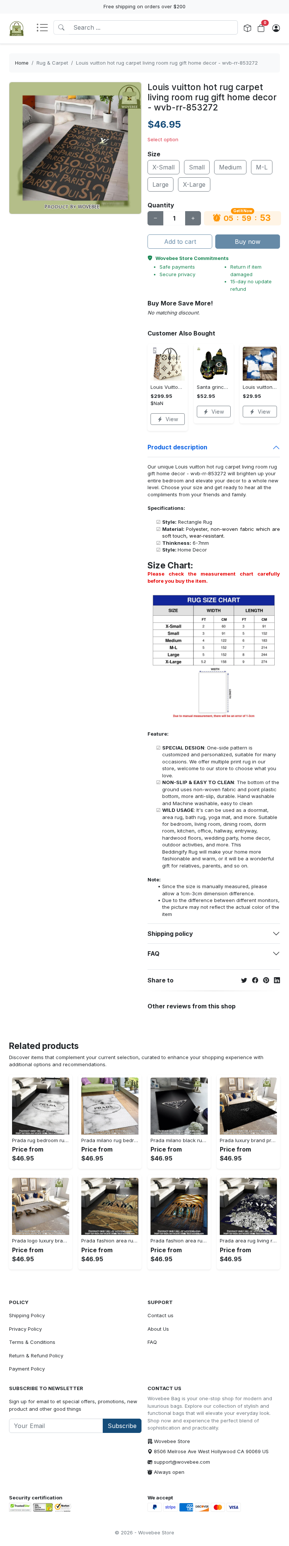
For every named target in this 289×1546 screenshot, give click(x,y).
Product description (177, 447)
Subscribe (122, 1426)
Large (160, 184)
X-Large (194, 184)
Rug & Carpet (52, 63)
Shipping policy (170, 933)
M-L (262, 167)
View (172, 419)
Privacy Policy (25, 1329)
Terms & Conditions (32, 1342)
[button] (44, 28)
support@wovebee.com (182, 1462)
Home (22, 63)
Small (197, 167)
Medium (230, 167)
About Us (158, 1329)
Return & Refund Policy (36, 1356)
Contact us (160, 1315)
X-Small (163, 167)
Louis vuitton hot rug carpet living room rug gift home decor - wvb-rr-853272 (167, 63)
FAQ (154, 953)
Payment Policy (27, 1369)
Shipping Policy (27, 1315)
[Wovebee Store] (16, 28)
